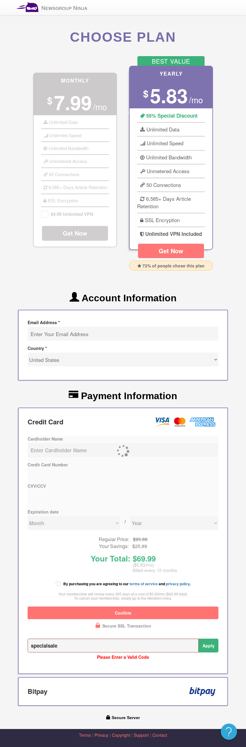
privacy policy (178, 583)
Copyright (121, 735)
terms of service (144, 583)
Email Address (44, 322)
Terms (85, 735)
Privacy (101, 735)
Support (141, 735)
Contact (159, 735)
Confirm (123, 613)
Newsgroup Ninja (64, 7)
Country (37, 348)
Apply (208, 646)
